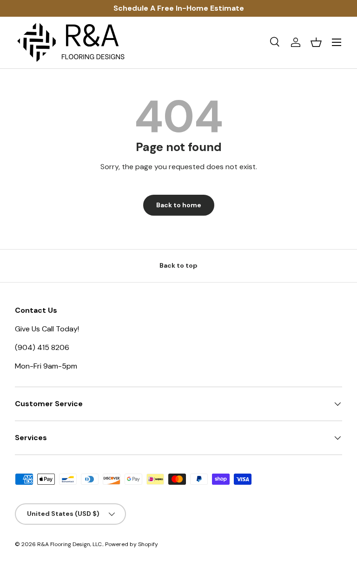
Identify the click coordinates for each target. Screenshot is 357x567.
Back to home (178, 205)
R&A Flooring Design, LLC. (70, 544)
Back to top (178, 265)
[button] (316, 42)
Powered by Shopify (131, 544)
